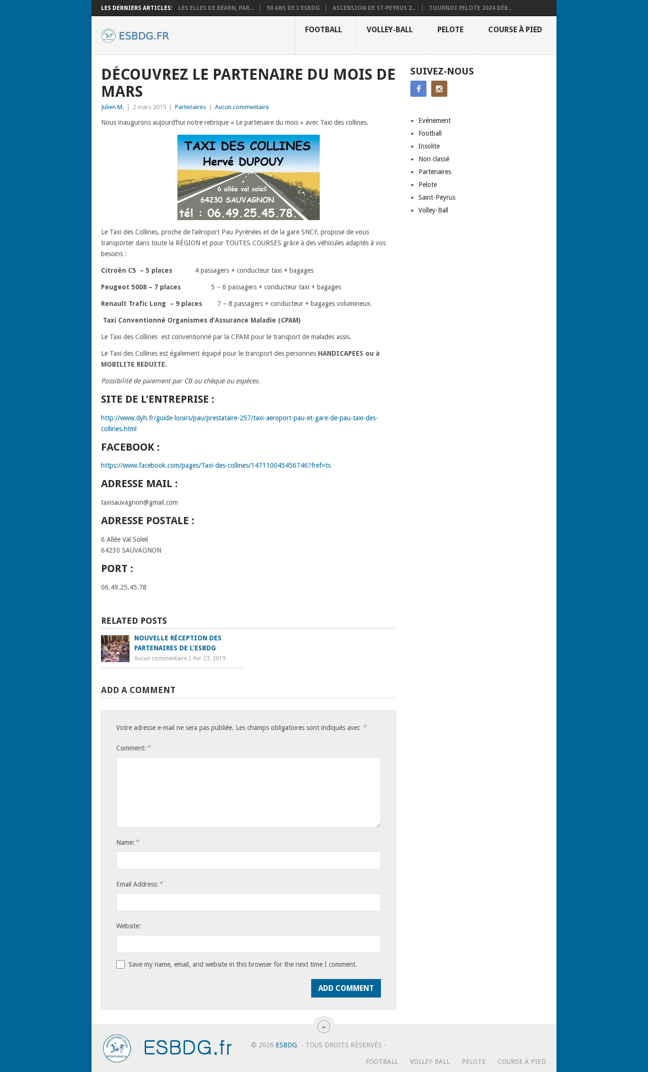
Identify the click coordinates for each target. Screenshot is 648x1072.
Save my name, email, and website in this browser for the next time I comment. (243, 964)
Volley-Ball (390, 29)
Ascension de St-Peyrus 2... (374, 8)
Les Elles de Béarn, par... (216, 8)
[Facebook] (418, 89)
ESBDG (286, 1045)
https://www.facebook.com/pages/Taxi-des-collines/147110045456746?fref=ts (216, 465)
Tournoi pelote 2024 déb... (470, 8)
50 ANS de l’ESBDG (293, 8)
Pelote (450, 29)
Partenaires (190, 107)
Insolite (429, 146)
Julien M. (112, 107)
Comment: (133, 747)
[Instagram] (439, 89)
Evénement (434, 120)
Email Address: (139, 883)
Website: (128, 926)
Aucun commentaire (242, 107)
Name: (127, 842)
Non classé (433, 159)
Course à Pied (515, 29)
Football (323, 29)
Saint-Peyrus (436, 197)
